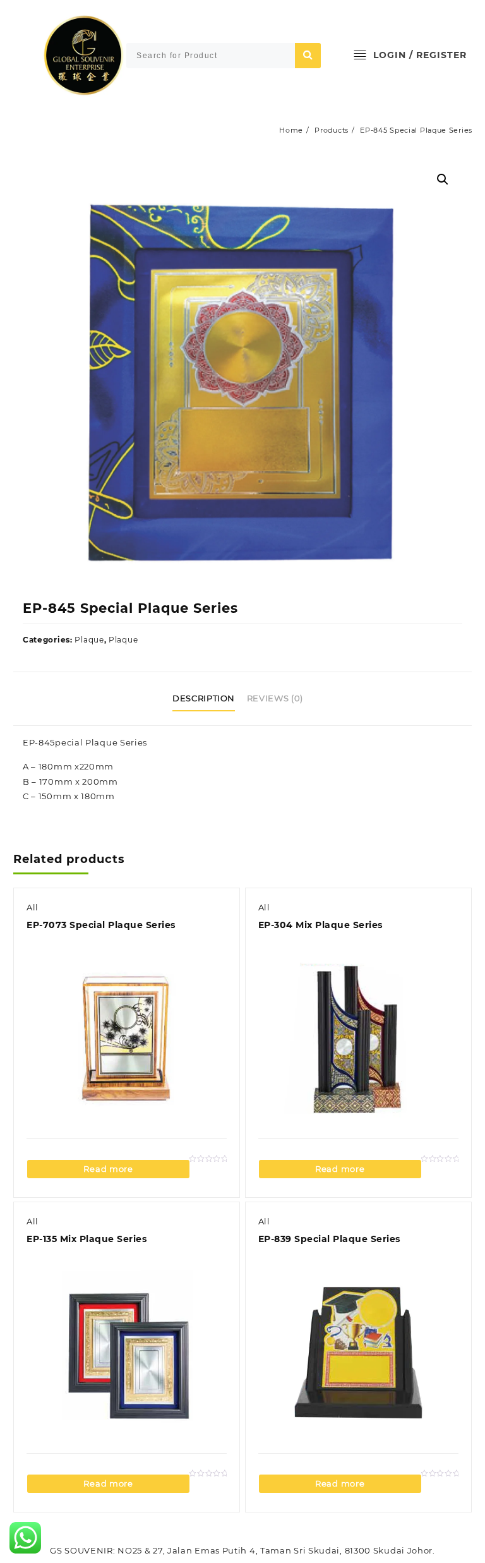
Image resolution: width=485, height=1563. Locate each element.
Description (203, 698)
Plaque (89, 639)
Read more (108, 1169)
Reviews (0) (275, 698)
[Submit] (308, 55)
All (33, 907)
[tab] (208, 699)
